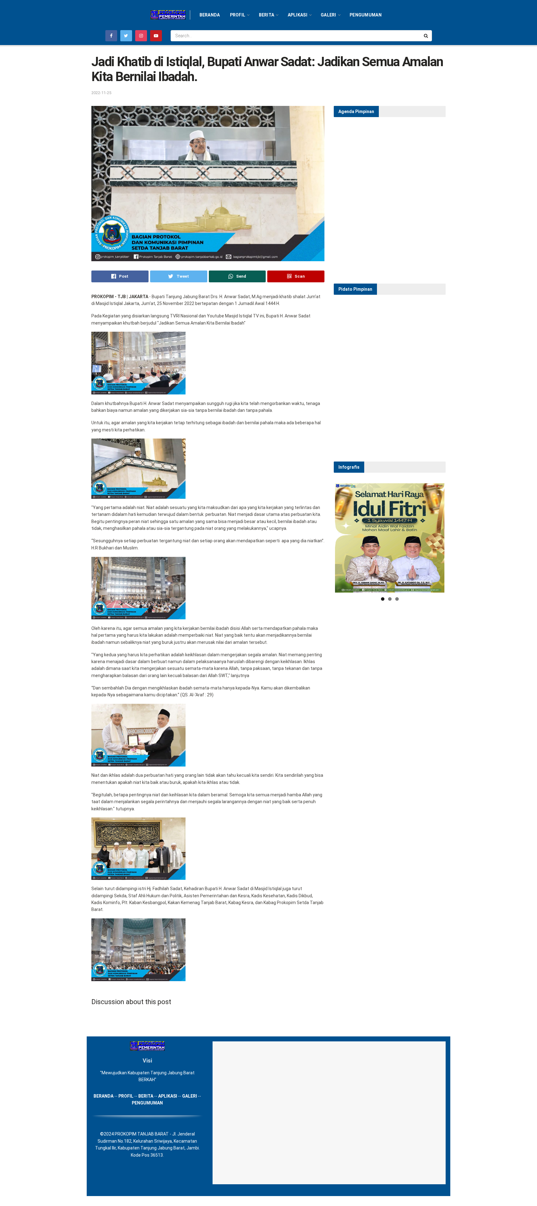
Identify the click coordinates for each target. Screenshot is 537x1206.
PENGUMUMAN (147, 1102)
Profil (238, 14)
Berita (266, 14)
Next (454, 538)
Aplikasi (297, 14)
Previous (325, 538)
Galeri (328, 14)
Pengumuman (366, 14)
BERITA (145, 1096)
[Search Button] (426, 35)
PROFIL (125, 1096)
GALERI (189, 1096)
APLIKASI (167, 1096)
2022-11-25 (101, 92)
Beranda (210, 14)
